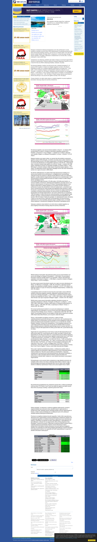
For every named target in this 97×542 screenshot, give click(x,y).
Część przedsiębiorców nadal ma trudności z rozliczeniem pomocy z (52, 488)
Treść (32, 467)
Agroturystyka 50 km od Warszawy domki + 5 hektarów (79, 49)
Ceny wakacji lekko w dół (36, 38)
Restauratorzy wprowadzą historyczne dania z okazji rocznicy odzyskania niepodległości (65, 519)
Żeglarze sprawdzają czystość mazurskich (50, 508)
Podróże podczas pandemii (49, 520)
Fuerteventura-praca (78, 44)
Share (72, 462)
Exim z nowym (36, 482)
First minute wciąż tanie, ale (51, 483)
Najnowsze (15, 16)
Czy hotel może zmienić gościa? (64, 521)
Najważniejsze (19, 16)
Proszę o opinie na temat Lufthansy (65, 528)
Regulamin (33, 471)
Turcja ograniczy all (50, 486)
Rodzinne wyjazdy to (51, 503)
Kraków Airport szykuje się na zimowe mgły (21, 20)
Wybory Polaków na (50, 479)
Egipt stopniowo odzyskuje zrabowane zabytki (21, 18)
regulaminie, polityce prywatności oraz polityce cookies (66, 538)
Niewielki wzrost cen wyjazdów (37, 32)
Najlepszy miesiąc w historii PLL (51, 484)
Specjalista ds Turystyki (78, 46)
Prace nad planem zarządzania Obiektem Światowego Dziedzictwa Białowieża (52, 501)
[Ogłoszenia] (79, 21)
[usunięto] (32, 528)
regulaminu (37, 473)
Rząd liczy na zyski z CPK (35, 518)
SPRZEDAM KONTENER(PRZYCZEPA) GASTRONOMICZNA (49, 532)
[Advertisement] (21, 153)
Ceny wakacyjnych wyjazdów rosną (38, 36)
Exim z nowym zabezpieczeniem (19, 22)
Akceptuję (91, 540)
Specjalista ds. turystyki (78, 31)
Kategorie (79, 22)
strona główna (52, 538)
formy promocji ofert (48, 529)
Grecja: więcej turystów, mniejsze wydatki (21, 23)
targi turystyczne (62, 529)
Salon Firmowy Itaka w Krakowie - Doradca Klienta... (78, 26)
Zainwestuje (77, 42)
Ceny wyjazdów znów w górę (37, 34)
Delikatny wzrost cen (35, 40)
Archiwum (23, 16)
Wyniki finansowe (49, 510)
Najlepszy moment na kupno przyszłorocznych (50, 498)
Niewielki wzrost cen (35, 30)
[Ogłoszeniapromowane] (21, 26)
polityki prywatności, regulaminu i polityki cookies (40, 540)
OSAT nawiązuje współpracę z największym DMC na (51, 493)
